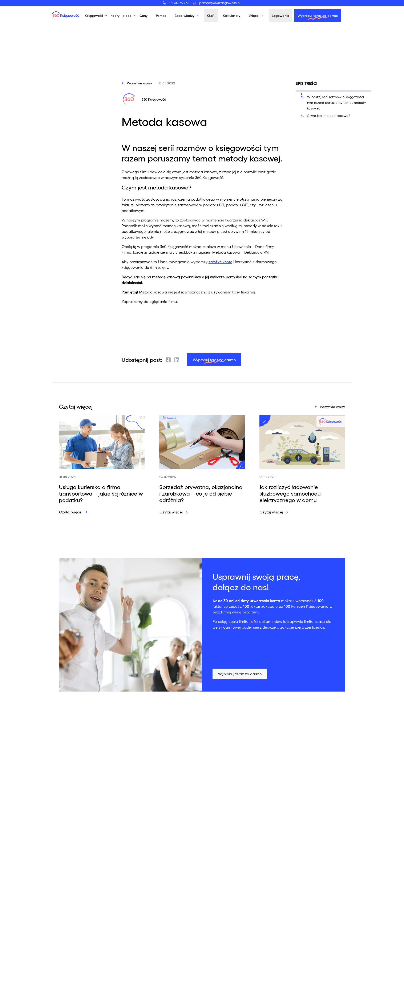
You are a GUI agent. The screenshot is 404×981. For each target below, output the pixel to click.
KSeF (210, 15)
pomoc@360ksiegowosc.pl (219, 3)
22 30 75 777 (180, 3)
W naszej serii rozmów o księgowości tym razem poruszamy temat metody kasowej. (336, 102)
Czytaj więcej (70, 512)
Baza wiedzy (184, 15)
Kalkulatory (231, 15)
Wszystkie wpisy (139, 83)
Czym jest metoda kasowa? (328, 115)
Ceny (144, 15)
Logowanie (280, 15)
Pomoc (161, 15)
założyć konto (220, 261)
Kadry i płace (120, 15)
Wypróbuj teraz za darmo (318, 15)
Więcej (254, 15)
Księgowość (94, 15)
